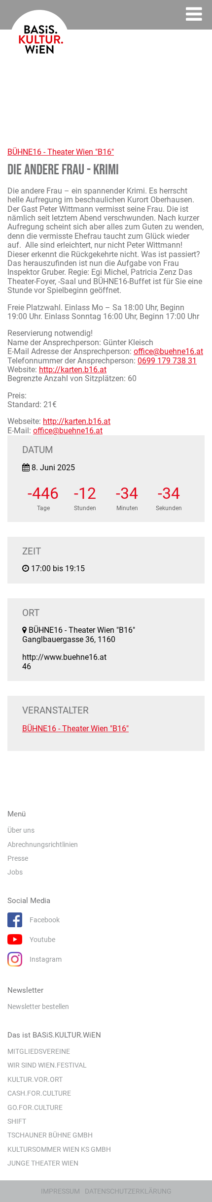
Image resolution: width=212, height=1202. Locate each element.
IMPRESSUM (60, 1191)
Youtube (42, 939)
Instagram (46, 959)
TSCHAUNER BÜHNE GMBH (50, 1135)
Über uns (21, 830)
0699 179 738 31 (167, 360)
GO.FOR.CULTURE (35, 1107)
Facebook (45, 920)
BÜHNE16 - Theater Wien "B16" (60, 152)
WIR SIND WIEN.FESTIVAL (47, 1065)
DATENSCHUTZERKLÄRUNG (128, 1191)
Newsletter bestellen (38, 1006)
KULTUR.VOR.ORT (35, 1079)
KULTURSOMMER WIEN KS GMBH (59, 1149)
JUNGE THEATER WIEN (42, 1163)
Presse (17, 858)
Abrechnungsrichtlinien (42, 844)
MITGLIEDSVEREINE (38, 1051)
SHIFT (16, 1121)
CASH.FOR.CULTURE (39, 1093)
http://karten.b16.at (72, 369)
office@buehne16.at (168, 351)
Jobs (15, 872)
